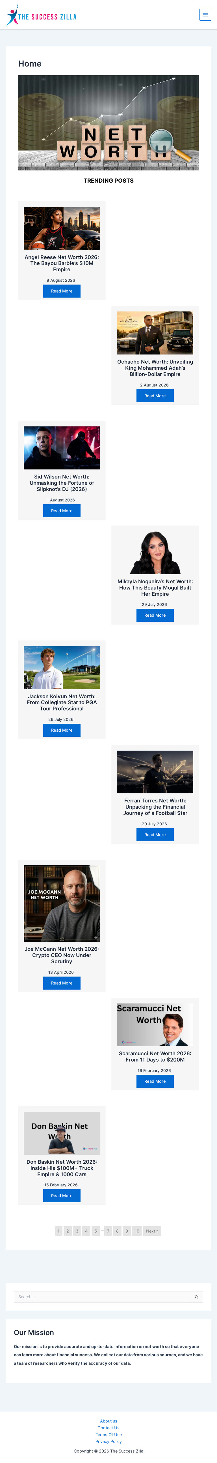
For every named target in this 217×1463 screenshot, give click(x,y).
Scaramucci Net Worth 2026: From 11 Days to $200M (155, 1056)
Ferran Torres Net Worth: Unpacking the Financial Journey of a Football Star (155, 806)
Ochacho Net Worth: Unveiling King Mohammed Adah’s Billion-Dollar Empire (155, 367)
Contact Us (108, 1427)
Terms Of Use (109, 1434)
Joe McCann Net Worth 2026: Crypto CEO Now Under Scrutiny (62, 955)
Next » (152, 1231)
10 (137, 1231)
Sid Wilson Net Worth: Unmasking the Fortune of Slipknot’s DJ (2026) (62, 482)
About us (108, 1421)
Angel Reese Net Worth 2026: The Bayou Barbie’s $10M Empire (62, 263)
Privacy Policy (109, 1441)
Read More (62, 291)
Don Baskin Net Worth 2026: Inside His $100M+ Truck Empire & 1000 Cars (62, 1168)
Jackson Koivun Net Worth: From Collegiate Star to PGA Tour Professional (62, 702)
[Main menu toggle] (205, 15)
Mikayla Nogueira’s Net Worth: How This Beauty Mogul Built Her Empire (155, 587)
